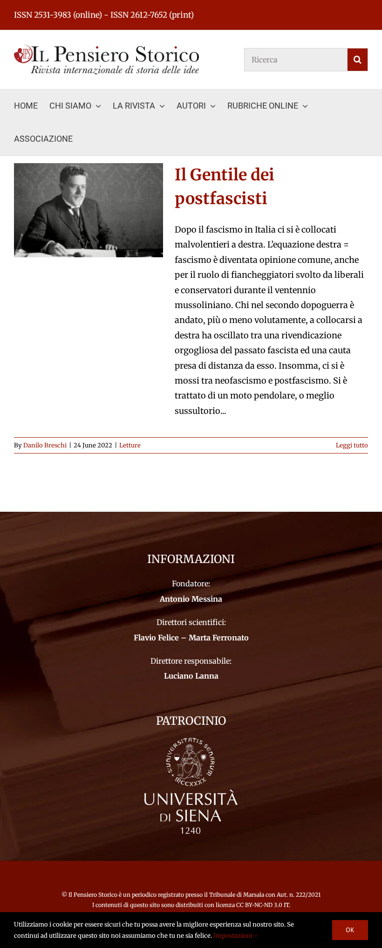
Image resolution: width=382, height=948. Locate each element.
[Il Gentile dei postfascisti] (88, 210)
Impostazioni (233, 936)
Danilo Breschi (45, 445)
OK (350, 930)
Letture (130, 445)
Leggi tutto (352, 445)
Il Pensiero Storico (93, 894)
